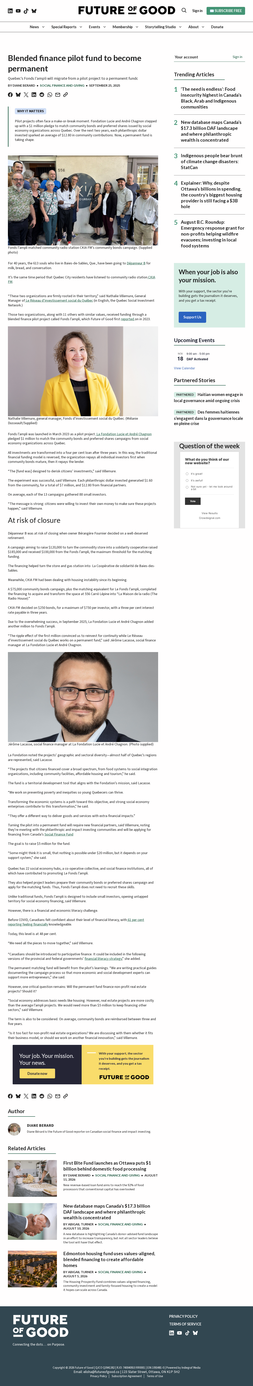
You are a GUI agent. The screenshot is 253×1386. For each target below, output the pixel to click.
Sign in (197, 10)
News (34, 27)
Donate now (37, 1073)
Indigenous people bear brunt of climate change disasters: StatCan (212, 161)
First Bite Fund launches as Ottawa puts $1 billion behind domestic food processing (107, 1166)
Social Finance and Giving (62, 85)
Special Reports (63, 27)
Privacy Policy (183, 1316)
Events (94, 27)
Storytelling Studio (160, 27)
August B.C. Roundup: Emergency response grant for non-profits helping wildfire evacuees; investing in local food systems (213, 233)
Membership (123, 27)
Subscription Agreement (127, 1376)
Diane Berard (24, 85)
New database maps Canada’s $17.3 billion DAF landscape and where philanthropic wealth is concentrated (106, 1211)
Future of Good (84, 1368)
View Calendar (184, 368)
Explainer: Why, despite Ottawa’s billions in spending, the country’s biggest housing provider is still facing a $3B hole (211, 194)
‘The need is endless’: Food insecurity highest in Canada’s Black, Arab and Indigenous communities (211, 97)
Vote (192, 501)
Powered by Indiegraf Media (183, 1368)
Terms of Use (155, 1376)
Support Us (192, 317)
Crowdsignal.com (209, 517)
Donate (217, 27)
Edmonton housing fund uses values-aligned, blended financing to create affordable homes (109, 1259)
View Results (210, 513)
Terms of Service (185, 1324)
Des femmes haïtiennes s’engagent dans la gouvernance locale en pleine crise (208, 418)
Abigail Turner (80, 1224)
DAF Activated (197, 359)
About (193, 27)
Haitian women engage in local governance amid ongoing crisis (208, 397)
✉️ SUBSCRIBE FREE (226, 10)
